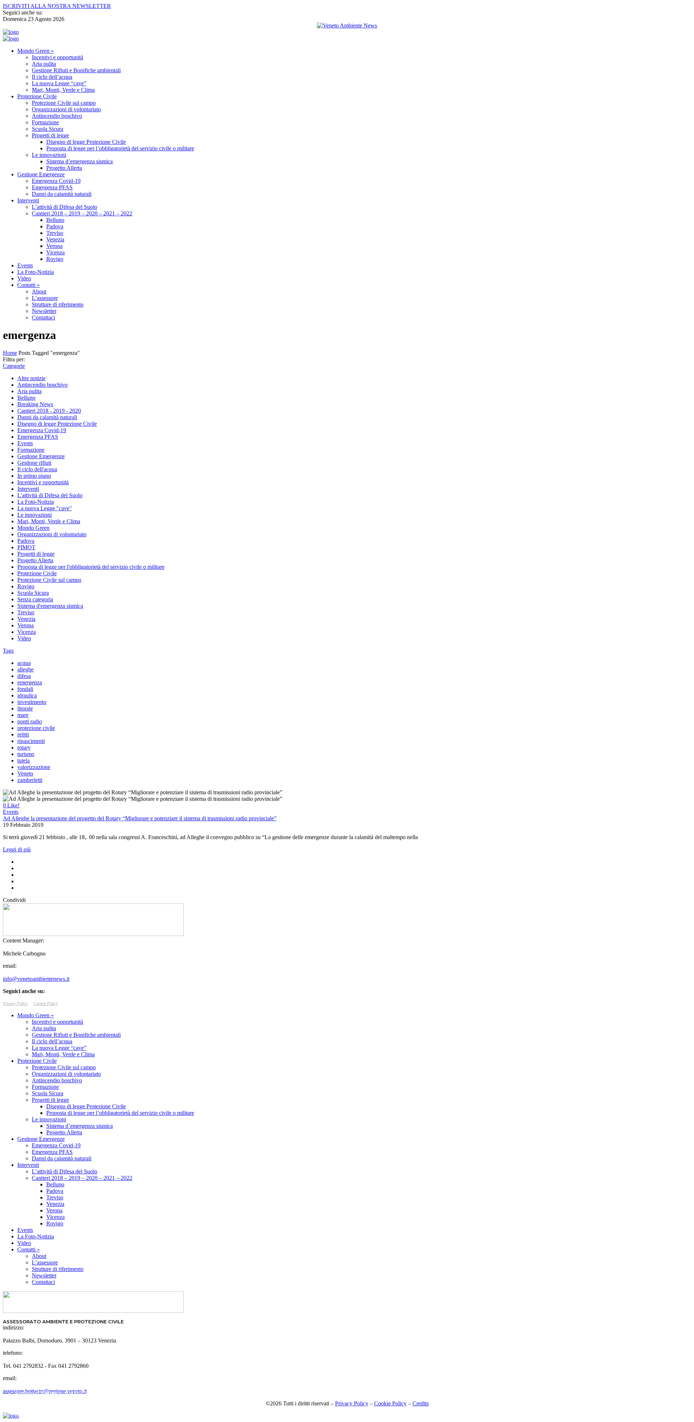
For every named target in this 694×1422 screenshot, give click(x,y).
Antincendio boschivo (57, 116)
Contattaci (43, 317)
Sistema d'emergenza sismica (50, 606)
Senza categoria (35, 599)
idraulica (27, 695)
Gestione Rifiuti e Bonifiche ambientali (76, 70)
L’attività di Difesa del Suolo (64, 207)
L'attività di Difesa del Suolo (49, 495)
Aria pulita (44, 64)
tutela (23, 760)
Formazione (45, 122)
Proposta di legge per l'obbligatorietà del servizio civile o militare (90, 567)
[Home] (11, 32)
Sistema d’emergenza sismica (79, 161)
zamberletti (29, 780)
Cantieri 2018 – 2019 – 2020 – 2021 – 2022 (82, 213)
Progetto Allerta (64, 168)
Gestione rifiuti (34, 463)
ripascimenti (31, 741)
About (39, 291)
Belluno (55, 220)
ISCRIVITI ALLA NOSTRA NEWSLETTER (57, 6)
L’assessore (45, 298)
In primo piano (34, 476)
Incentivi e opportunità (57, 57)
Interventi (28, 200)
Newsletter (44, 311)
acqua (24, 663)
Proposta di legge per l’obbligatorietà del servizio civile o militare (120, 148)
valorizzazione (33, 767)
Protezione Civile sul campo (64, 103)
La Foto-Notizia (35, 272)
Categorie (14, 366)
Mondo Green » (35, 51)
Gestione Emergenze (41, 174)
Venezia (55, 239)
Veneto (25, 773)
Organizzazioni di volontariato (66, 109)
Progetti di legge (50, 135)
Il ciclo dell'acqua (37, 469)
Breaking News (35, 404)
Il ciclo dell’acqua (52, 77)
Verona (54, 246)
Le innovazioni (49, 155)
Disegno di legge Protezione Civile (86, 142)
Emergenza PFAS (52, 187)
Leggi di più (17, 849)
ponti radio (29, 721)
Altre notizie (31, 378)
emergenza (29, 682)
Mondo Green (33, 528)
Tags (8, 651)
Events (25, 265)
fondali (25, 689)
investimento (31, 702)
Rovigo (54, 259)
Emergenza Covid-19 (56, 181)
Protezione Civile (37, 96)
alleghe (25, 669)
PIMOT (26, 547)
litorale (25, 708)
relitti (23, 734)
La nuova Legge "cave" (44, 508)
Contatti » (28, 285)
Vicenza (55, 252)
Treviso (54, 233)
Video (24, 278)
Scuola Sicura (47, 129)
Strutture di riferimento (57, 304)
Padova (54, 226)
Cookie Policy (46, 1003)
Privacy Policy (15, 1003)
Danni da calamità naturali (61, 194)
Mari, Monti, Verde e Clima (63, 90)
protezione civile (36, 728)
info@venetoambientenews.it (36, 979)
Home (10, 353)
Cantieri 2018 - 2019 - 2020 (49, 411)
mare (23, 715)
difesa (24, 676)
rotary (24, 747)
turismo (25, 754)
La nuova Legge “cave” (59, 83)
